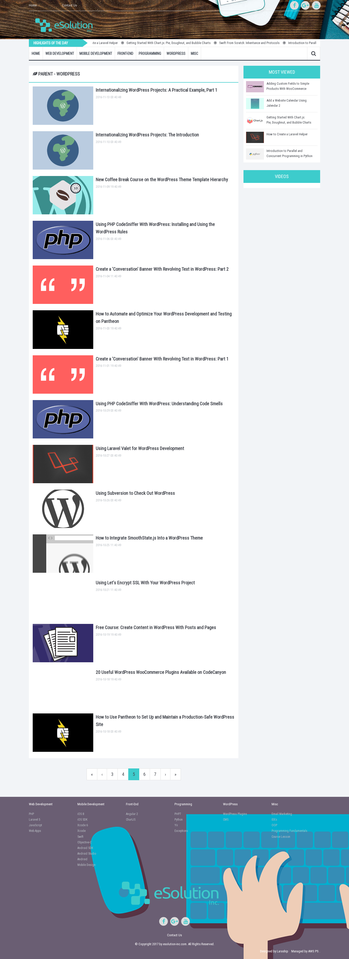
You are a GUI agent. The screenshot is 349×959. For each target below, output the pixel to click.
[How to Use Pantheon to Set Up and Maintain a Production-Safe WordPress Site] (63, 732)
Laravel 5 (34, 819)
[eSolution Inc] (66, 24)
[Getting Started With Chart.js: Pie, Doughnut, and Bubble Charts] (255, 120)
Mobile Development (95, 53)
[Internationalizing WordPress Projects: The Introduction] (63, 150)
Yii (176, 825)
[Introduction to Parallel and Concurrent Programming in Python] (255, 154)
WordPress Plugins (235, 814)
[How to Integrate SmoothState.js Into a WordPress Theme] (63, 553)
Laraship (282, 951)
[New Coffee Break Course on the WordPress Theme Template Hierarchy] (63, 195)
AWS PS (313, 951)
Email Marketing (282, 814)
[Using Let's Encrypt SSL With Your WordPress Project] (63, 598)
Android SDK (85, 848)
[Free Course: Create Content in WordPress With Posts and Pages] (63, 643)
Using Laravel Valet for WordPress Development (140, 448)
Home (33, 5)
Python (179, 819)
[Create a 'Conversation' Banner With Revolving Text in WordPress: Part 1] (63, 374)
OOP (274, 825)
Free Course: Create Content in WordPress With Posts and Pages (156, 627)
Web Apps (35, 831)
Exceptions (181, 831)
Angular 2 (132, 814)
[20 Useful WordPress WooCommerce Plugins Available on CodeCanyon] (63, 688)
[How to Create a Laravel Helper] (255, 137)
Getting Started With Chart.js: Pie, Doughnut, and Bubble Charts (152, 43)
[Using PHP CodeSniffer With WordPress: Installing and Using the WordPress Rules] (63, 240)
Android (82, 859)
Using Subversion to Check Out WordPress (135, 493)
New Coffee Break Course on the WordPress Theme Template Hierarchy (162, 179)
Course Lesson (281, 837)
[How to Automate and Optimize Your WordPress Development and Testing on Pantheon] (63, 329)
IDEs (274, 819)
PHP (31, 814)
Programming (150, 53)
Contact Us (69, 5)
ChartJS (130, 819)
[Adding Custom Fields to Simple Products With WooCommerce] (255, 86)
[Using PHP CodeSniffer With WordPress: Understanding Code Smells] (63, 419)
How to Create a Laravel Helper (287, 134)
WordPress (176, 53)
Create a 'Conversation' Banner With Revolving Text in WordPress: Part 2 (162, 269)
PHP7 (178, 814)
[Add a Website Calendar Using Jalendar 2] (255, 103)
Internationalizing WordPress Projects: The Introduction (147, 134)
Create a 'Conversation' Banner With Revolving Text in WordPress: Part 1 (162, 358)
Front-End (125, 53)
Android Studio (86, 853)
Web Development (59, 53)
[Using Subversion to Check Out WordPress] (63, 509)
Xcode (81, 831)
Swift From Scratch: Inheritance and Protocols (233, 43)
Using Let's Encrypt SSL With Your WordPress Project (145, 582)
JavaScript (35, 825)
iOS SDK (82, 819)
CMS (225, 819)
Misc (194, 53)
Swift (80, 837)
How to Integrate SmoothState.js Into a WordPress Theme (149, 538)
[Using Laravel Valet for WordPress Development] (63, 464)
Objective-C (84, 842)
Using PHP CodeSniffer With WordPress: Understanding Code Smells (159, 403)
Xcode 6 (82, 825)
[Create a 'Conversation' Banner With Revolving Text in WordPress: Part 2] (63, 285)
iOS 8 (80, 814)
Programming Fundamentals (289, 831)
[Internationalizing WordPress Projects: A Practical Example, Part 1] (63, 105)
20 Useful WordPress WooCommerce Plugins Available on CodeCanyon (161, 672)
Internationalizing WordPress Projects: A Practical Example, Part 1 (156, 90)
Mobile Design (86, 865)
